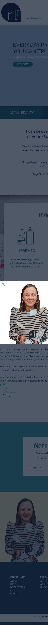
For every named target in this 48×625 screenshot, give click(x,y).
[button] (3, 284)
